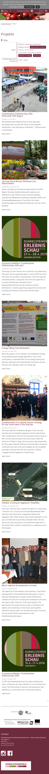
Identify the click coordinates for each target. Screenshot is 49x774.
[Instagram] (3, 753)
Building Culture (23, 47)
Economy (37, 55)
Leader (25, 60)
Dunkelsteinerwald (6, 24)
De (41, 10)
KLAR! (20, 60)
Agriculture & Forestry (38, 47)
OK (38, 7)
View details (29, 7)
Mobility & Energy (25, 55)
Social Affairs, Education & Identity (29, 53)
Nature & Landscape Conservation (29, 44)
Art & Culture (29, 50)
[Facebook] (10, 753)
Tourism (21, 50)
